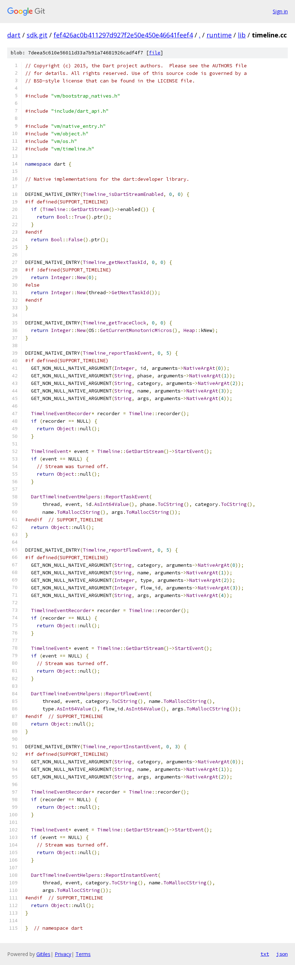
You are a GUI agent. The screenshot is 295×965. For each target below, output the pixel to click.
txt (264, 954)
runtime (219, 35)
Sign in (280, 11)
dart (14, 35)
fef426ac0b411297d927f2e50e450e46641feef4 (123, 35)
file (154, 53)
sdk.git (37, 35)
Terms (83, 954)
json (282, 954)
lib (242, 35)
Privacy (63, 954)
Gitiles (43, 954)
